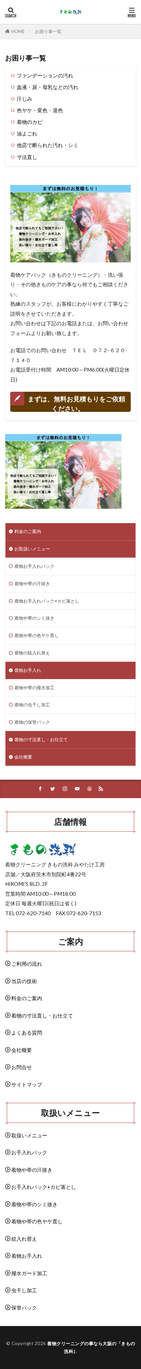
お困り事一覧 (48, 31)
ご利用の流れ (26, 964)
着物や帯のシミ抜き (34, 618)
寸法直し (27, 157)
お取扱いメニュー (32, 548)
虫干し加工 (24, 1290)
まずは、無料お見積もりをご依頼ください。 (76, 403)
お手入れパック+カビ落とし (43, 1187)
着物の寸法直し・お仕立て (41, 739)
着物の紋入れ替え (32, 652)
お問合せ (21, 1067)
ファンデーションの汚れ (45, 75)
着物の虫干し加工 (32, 704)
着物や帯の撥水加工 (34, 687)
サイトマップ (26, 1084)
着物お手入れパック (34, 566)
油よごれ (27, 133)
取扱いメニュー (29, 1135)
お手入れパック (29, 1152)
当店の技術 (24, 981)
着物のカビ (29, 122)
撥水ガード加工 (29, 1273)
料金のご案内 (27, 531)
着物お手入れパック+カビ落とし (46, 601)
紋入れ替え (24, 1239)
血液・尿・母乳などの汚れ (47, 87)
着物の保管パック (32, 722)
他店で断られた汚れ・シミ (47, 145)
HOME (18, 31)
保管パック (24, 1308)
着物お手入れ (27, 670)
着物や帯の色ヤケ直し (36, 635)
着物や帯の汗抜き (32, 583)
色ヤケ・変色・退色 (40, 110)
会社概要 (23, 757)
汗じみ (24, 99)
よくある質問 (26, 1032)
